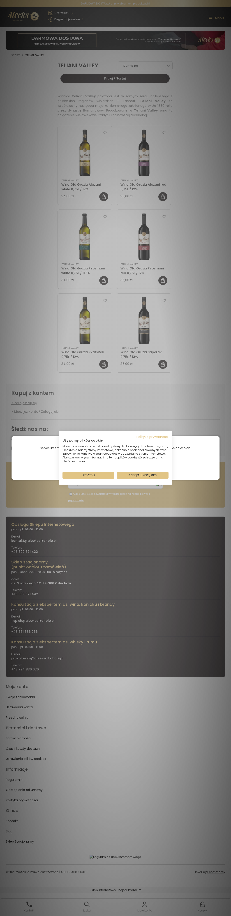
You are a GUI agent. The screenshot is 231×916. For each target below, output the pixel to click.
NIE (126, 465)
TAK (106, 465)
